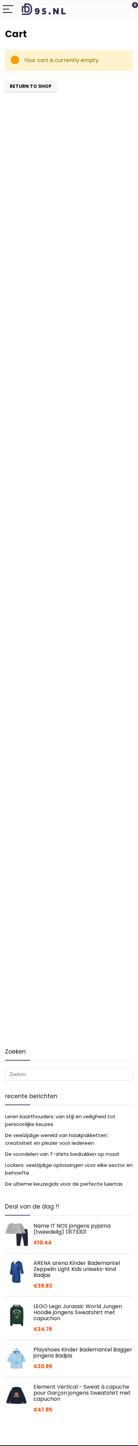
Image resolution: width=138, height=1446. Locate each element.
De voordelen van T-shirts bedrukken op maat (62, 1154)
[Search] (103, 9)
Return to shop (31, 86)
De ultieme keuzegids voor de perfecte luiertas (64, 1183)
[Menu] (8, 9)
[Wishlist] (117, 9)
